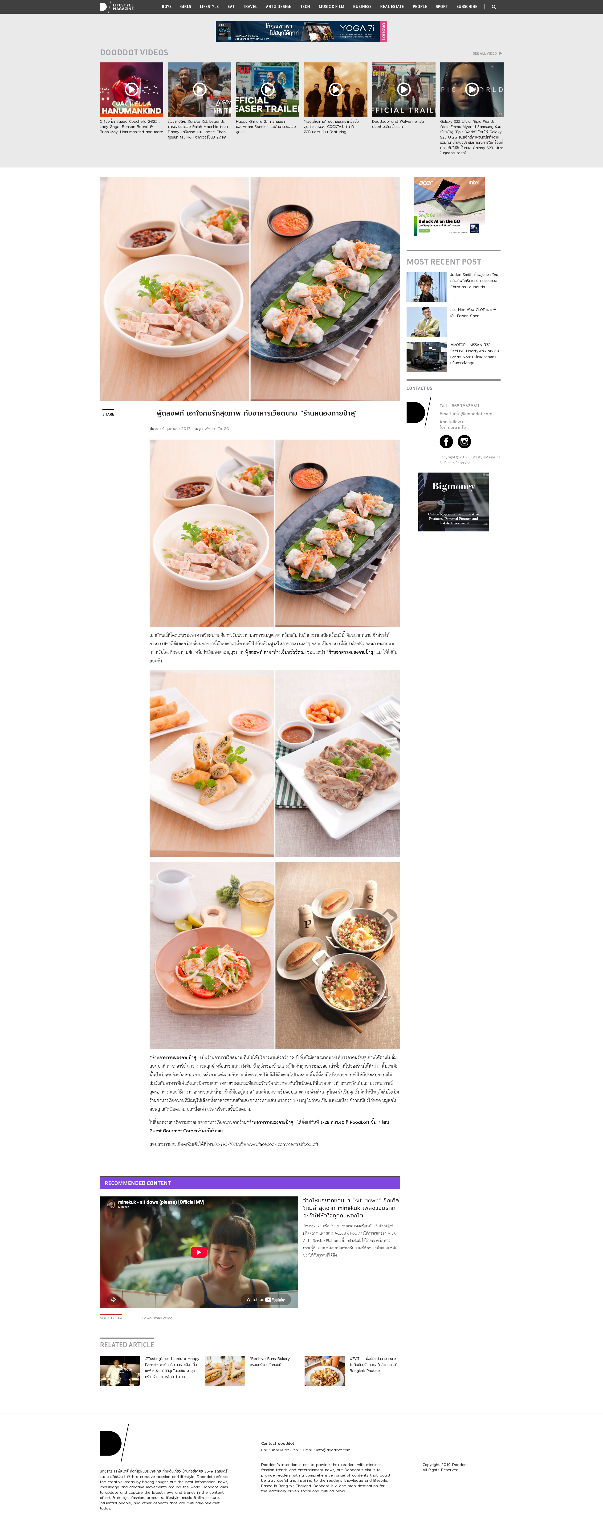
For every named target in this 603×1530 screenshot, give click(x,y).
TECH (305, 6)
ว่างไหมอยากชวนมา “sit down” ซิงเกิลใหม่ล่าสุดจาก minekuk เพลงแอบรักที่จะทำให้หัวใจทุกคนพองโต (351, 1208)
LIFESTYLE (209, 6)
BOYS (166, 6)
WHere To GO (216, 429)
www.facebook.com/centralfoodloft (282, 1144)
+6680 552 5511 (464, 405)
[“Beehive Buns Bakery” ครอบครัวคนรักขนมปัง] (225, 1371)
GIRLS (185, 6)
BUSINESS (362, 6)
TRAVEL (250, 6)
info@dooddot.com (472, 413)
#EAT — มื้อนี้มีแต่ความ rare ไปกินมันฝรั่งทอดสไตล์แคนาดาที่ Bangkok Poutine (373, 1365)
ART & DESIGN (279, 6)
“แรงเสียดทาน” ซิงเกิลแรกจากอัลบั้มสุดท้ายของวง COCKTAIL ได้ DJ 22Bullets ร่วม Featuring (331, 126)
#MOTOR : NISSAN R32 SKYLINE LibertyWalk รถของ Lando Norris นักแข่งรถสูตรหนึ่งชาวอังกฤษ (474, 354)
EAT (231, 6)
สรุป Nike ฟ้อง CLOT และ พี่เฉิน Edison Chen (473, 313)
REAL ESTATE (392, 6)
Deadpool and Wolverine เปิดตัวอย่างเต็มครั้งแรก (398, 124)
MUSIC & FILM (331, 6)
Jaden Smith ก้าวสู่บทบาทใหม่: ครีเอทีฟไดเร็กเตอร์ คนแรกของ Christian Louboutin (474, 281)
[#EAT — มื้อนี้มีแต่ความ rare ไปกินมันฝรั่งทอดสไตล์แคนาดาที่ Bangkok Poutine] (325, 1371)
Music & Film (111, 1318)
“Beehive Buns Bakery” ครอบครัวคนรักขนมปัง (270, 1362)
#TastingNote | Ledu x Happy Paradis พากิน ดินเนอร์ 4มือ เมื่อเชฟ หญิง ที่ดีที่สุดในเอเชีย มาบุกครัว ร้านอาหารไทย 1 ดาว (172, 1368)
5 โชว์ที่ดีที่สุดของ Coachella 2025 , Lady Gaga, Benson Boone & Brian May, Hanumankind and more (131, 126)
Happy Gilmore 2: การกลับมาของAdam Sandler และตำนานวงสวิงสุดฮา (266, 126)
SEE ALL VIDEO (485, 53)
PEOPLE (420, 6)
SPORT (442, 6)
